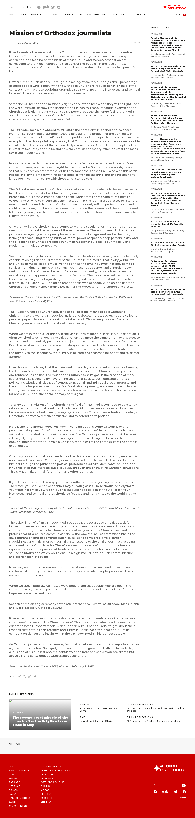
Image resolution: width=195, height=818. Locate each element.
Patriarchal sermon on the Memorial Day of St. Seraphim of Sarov (167, 224)
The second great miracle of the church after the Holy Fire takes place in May (40, 721)
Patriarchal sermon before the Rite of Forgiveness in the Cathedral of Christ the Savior (168, 291)
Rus (11, 7)
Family (12, 794)
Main (11, 14)
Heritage (99, 14)
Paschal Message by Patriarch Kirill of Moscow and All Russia (168, 243)
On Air (177, 15)
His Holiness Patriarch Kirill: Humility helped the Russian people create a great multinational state (166, 173)
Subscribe (47, 798)
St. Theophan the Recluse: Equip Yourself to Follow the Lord (155, 709)
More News (47, 774)
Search (141, 14)
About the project (32, 14)
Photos (45, 786)
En (18, 7)
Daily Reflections (140, 704)
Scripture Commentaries (56, 770)
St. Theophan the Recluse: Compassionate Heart (154, 721)
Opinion (68, 14)
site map (46, 802)
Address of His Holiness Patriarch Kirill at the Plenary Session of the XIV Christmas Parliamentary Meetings (167, 119)
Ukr (32, 7)
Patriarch (118, 14)
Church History (18, 806)
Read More (133, 42)
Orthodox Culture (52, 782)
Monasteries (48, 778)
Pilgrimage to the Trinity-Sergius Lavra (98, 709)
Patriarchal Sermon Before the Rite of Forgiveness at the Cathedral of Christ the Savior (168, 68)
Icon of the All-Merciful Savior (96, 721)
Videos (45, 790)
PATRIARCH (15, 782)
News (54, 14)
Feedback (46, 794)
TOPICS (84, 14)
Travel (18, 712)
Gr (24, 7)
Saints (13, 802)
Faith (84, 717)
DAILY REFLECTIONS (19, 798)
